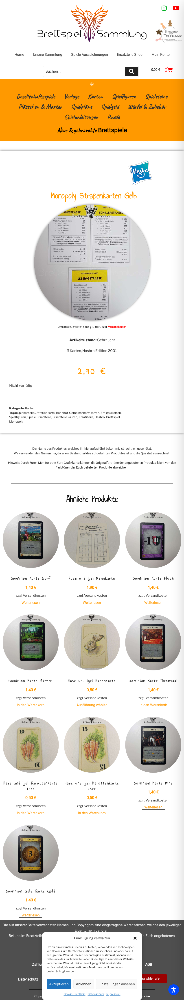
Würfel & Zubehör (147, 106)
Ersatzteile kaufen (65, 417)
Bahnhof (62, 413)
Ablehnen (83, 984)
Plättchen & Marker (40, 106)
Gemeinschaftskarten (84, 413)
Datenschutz (96, 994)
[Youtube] (176, 8)
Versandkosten (117, 326)
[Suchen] (131, 71)
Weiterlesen (31, 602)
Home (19, 54)
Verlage (71, 96)
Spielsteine (156, 96)
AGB (148, 964)
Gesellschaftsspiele (36, 96)
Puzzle (113, 117)
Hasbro (100, 417)
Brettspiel (113, 417)
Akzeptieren (59, 984)
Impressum (113, 994)
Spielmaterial (26, 413)
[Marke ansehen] (140, 184)
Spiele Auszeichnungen (89, 54)
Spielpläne (81, 106)
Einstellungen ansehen (117, 984)
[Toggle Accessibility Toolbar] (174, 990)
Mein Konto (160, 54)
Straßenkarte (46, 413)
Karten (95, 96)
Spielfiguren (124, 96)
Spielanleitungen (81, 117)
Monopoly (16, 421)
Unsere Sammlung (47, 54)
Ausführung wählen (92, 705)
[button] (135, 938)
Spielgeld (110, 106)
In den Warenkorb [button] (30, 705)
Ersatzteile (86, 417)
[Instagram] (164, 8)
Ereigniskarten (111, 413)
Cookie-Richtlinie (74, 994)
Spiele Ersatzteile (39, 417)
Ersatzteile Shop (129, 54)
